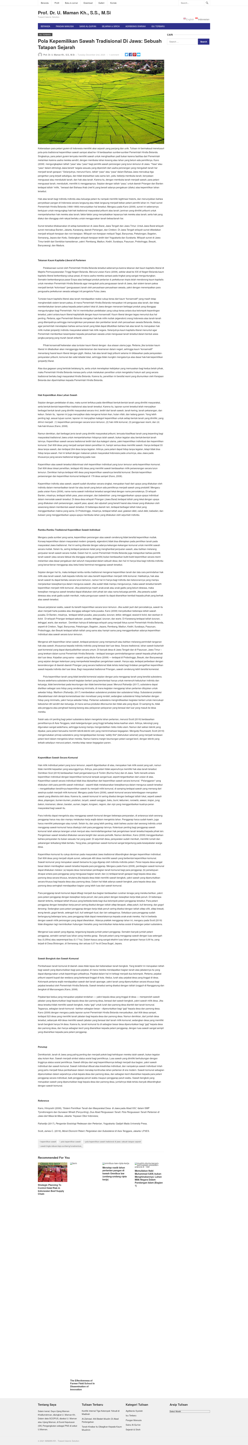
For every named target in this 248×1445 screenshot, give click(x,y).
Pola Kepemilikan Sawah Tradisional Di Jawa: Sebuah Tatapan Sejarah (113, 1141)
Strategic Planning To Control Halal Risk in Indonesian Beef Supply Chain (51, 1189)
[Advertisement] (188, 91)
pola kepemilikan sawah (71, 1141)
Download (88, 2)
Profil (57, 2)
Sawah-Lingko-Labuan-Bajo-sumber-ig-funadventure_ (61, 1146)
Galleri (101, 2)
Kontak (113, 2)
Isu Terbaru (158, 26)
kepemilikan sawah (48, 1141)
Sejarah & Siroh (111, 26)
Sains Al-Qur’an (87, 26)
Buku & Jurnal (71, 2)
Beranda (45, 2)
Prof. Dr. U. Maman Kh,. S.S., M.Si (58, 54)
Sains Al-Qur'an (133, 1424)
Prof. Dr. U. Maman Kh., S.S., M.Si (74, 12)
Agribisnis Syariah (135, 26)
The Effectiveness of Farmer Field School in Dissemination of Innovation (82, 1385)
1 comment (114, 54)
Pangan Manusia (65, 26)
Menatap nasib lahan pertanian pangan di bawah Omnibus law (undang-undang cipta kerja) (114, 1173)
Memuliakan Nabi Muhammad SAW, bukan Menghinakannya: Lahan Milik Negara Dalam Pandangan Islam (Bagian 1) (149, 1178)
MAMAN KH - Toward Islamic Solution (62, 1440)
